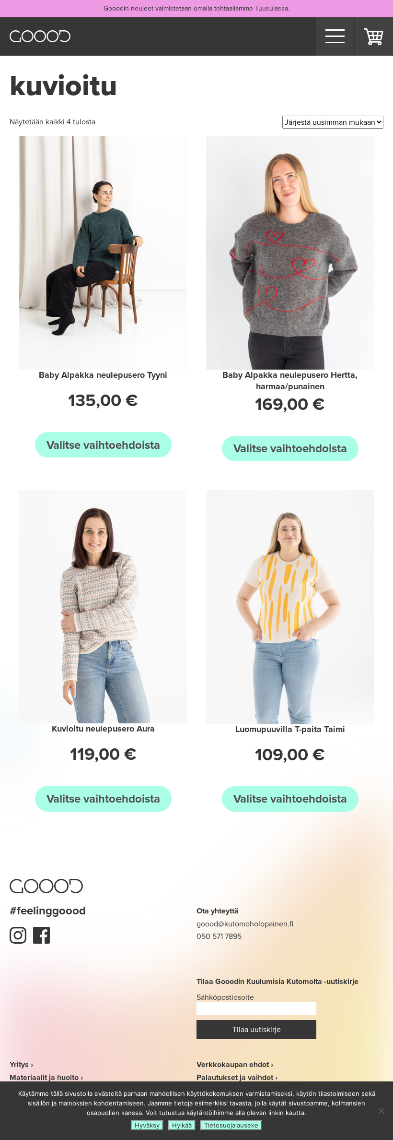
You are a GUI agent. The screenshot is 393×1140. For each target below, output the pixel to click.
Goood (40, 36)
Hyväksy (147, 1125)
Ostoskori (374, 36)
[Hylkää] (381, 1111)
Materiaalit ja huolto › (46, 1077)
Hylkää (182, 1125)
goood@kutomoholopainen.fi (244, 923)
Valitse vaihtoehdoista (103, 445)
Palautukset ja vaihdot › (236, 1077)
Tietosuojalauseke (231, 1125)
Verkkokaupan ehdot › (234, 1064)
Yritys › (21, 1064)
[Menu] (335, 36)
